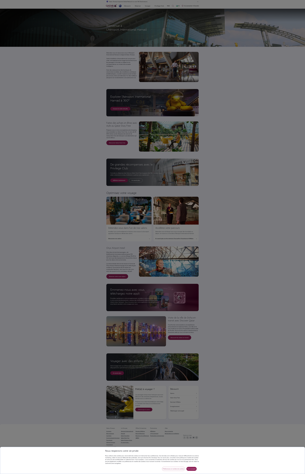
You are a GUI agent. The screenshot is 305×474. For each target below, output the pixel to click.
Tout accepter (191, 469)
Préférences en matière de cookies (173, 469)
